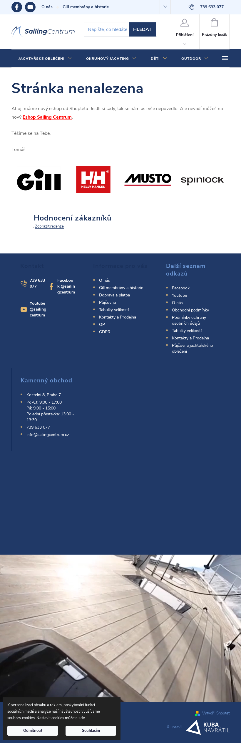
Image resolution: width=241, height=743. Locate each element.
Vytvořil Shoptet (216, 713)
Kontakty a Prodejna (117, 317)
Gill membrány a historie (86, 7)
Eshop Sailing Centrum (47, 117)
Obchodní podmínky (190, 310)
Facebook (18, 7)
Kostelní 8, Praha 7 (43, 395)
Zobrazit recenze (49, 226)
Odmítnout (32, 730)
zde (81, 718)
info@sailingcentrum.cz (47, 434)
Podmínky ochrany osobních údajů (189, 320)
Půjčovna (107, 302)
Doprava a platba (114, 295)
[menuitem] (45, 58)
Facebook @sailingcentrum (66, 286)
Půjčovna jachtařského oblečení (192, 348)
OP (102, 324)
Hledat (142, 29)
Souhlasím (91, 730)
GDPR (105, 332)
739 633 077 (38, 427)
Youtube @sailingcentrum (38, 309)
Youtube (33, 7)
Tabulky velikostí (114, 310)
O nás (47, 7)
